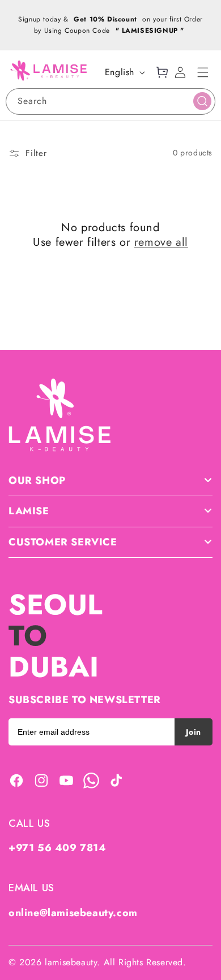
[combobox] (110, 101)
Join (193, 732)
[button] (202, 72)
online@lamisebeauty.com (73, 912)
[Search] (202, 101)
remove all (161, 242)
